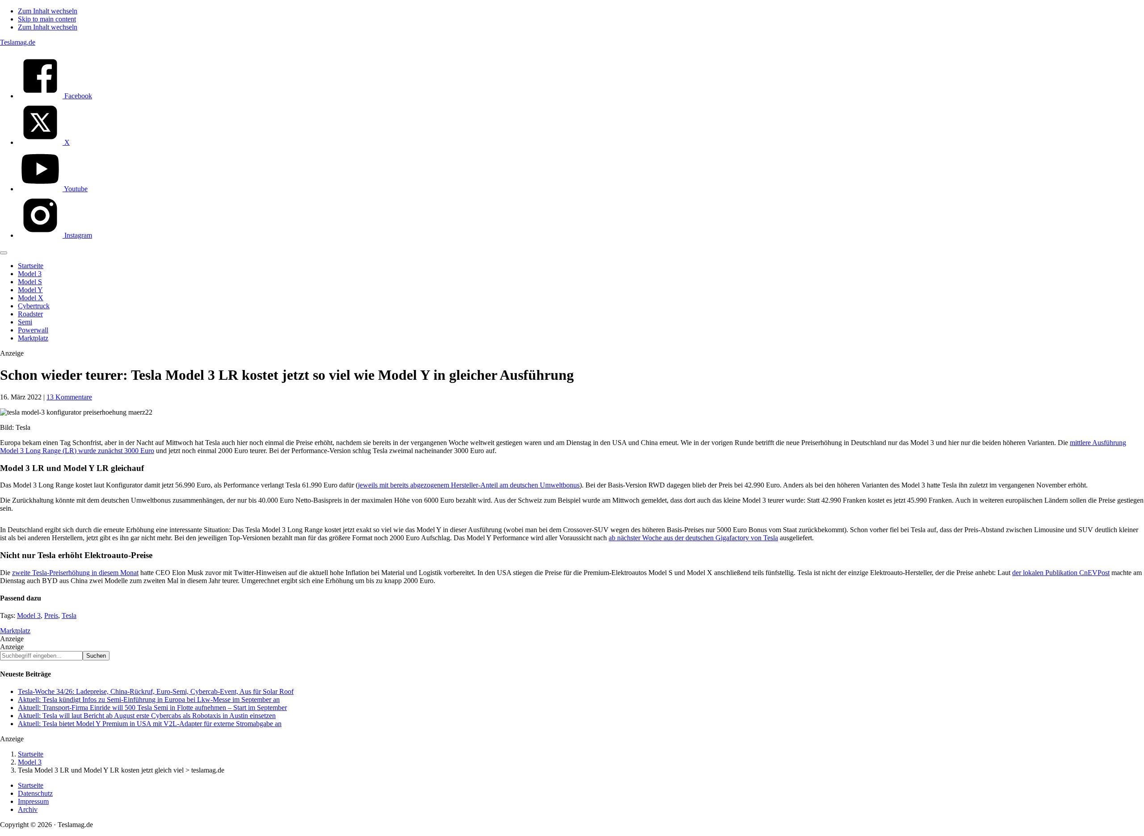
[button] (3, 253)
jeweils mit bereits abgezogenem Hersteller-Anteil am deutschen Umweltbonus (469, 485)
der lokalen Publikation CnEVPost (1061, 572)
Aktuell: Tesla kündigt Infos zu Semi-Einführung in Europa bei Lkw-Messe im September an (149, 699)
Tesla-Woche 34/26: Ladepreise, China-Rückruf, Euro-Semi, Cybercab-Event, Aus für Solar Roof (156, 691)
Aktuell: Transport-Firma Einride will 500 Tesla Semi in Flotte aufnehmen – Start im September (152, 707)
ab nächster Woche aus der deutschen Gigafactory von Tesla (693, 538)
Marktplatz (15, 630)
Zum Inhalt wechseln (47, 11)
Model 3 (29, 615)
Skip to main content (47, 19)
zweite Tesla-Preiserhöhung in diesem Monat (75, 572)
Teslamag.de (17, 42)
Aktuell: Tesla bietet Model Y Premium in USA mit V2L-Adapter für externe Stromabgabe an (150, 723)
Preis (51, 615)
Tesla (69, 615)
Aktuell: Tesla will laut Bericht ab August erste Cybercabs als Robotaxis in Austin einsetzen (147, 715)
